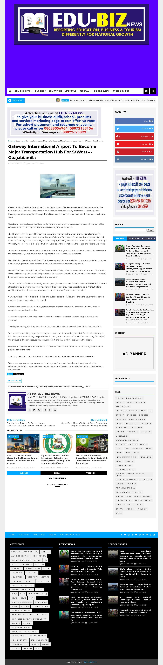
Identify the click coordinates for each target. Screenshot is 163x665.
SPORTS (119, 509)
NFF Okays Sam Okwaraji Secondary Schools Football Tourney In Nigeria (135, 599)
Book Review (101, 91)
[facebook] (122, 534)
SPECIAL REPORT (124, 505)
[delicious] (154, 534)
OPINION (131, 484)
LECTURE (120, 432)
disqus (57, 473)
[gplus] (129, 534)
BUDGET (120, 415)
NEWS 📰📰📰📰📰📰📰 (126, 457)
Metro (143, 444)
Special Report (143, 500)
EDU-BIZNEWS (22, 91)
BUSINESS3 (121, 419)
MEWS (119, 449)
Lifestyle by (122, 436)
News (54, 100)
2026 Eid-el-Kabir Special (129, 398)
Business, (41, 163)
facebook (90, 473)
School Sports (142, 496)
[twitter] (125, 534)
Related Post (14, 430)
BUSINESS (143, 415)
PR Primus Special (125, 488)
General (84, 91)
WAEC (119, 513)
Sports (139, 505)
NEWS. (119, 461)
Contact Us (39, 535)
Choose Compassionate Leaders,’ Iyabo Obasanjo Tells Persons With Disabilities (86, 568)
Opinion (120, 484)
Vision (52, 535)
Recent (120, 238)
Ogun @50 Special (125, 470)
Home (10, 141)
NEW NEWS (137, 449)
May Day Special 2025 (127, 440)
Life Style (133, 432)
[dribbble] (139, 534)
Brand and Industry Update (131, 411)
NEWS (136, 453)
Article (120, 402)
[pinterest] (132, 534)
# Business (18, 374)
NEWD (119, 453)
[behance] (146, 534)
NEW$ (149, 449)
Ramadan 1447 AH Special (129, 492)
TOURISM (142, 509)
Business (40, 91)
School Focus (123, 496)
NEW (127, 449)
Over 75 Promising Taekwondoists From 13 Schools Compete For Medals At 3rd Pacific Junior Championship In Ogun (135, 556)
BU (150, 411)
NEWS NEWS (145, 457)
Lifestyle (70, 91)
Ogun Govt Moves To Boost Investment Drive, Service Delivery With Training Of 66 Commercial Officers (55, 459)
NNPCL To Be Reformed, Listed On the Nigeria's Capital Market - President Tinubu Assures (22, 459)
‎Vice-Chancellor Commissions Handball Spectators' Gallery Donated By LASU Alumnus (135, 586)
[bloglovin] (136, 534)
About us (24, 535)
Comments (148, 238)
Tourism (131, 509)
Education (55, 91)
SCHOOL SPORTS (124, 500)
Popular (134, 238)
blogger (24, 473)
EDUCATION (145, 423)
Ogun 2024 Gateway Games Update (130, 474)
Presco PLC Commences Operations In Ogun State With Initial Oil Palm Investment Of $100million (91, 459)
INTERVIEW (137, 428)
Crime (119, 423)
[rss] (143, 534)
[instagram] (150, 534)
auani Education (136, 402)
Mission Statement (70, 535)
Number (129, 461)
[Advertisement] (81, 64)
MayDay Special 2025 (126, 444)
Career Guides (121, 91)
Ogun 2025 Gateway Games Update (134, 479)
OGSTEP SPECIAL (124, 465)
